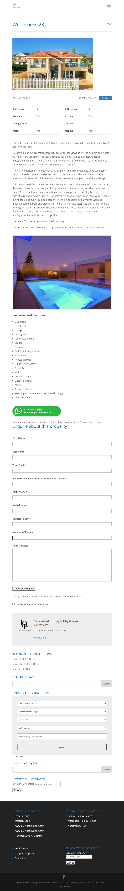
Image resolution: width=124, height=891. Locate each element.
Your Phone (19, 491)
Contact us (20, 858)
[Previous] (19, 272)
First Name (18, 438)
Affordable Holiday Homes (26, 664)
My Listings (40, 637)
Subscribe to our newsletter (33, 604)
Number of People (23, 532)
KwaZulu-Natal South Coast (29, 825)
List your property (24, 853)
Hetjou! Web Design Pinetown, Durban (37, 882)
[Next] (104, 272)
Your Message (20, 545)
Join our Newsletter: (23, 783)
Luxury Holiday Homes (24, 659)
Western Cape (22, 820)
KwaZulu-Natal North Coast (29, 830)
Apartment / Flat (21, 669)
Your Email (19, 465)
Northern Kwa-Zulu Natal (28, 835)
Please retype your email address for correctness (40, 478)
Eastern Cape (22, 815)
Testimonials (21, 848)
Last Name (18, 451)
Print (109, 23)
